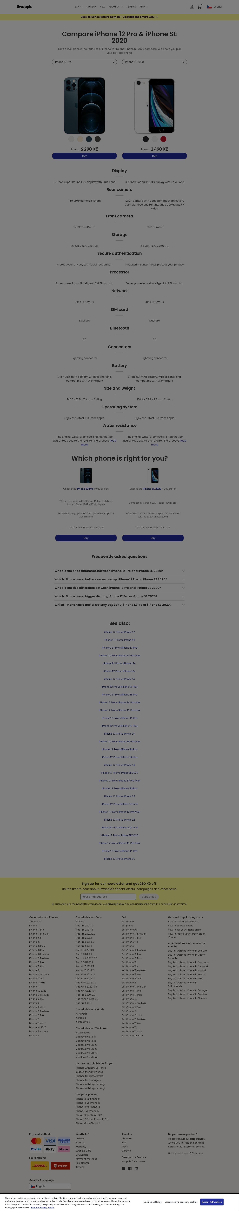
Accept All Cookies (212, 1202)
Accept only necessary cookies (181, 1202)
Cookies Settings (153, 1202)
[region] (119, 1202)
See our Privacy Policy (42, 1207)
